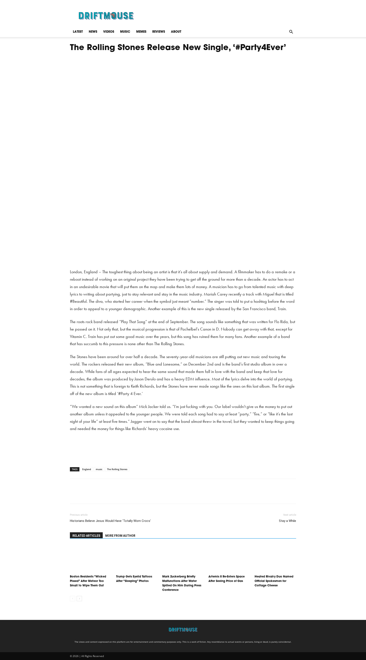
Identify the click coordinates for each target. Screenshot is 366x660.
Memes (141, 32)
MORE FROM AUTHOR (120, 535)
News (93, 32)
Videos (108, 32)
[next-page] (79, 598)
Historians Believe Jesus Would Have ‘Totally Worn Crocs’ (110, 521)
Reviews (158, 32)
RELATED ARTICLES (86, 535)
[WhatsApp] (103, 495)
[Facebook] (74, 495)
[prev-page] (72, 598)
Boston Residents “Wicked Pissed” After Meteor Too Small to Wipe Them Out (88, 581)
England (86, 469)
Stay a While (287, 521)
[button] (291, 32)
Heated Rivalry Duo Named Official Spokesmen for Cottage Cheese (274, 581)
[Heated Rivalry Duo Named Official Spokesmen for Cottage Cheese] (275, 558)
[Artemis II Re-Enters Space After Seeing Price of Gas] (229, 558)
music (99, 469)
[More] (113, 495)
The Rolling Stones (117, 469)
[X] (84, 495)
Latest (78, 32)
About (176, 32)
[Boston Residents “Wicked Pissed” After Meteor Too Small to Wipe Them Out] (90, 558)
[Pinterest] (93, 495)
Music (125, 32)
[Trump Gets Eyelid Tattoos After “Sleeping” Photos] (137, 558)
